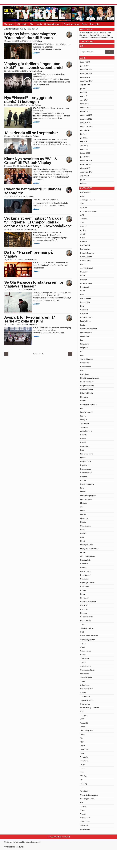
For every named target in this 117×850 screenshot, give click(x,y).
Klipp (82, 450)
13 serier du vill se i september (31, 133)
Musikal (83, 514)
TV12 (82, 768)
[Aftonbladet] (11, 2)
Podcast (83, 568)
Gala (82, 355)
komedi (83, 458)
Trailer (82, 746)
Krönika (83, 480)
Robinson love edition (88, 602)
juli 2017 (83, 89)
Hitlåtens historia (86, 393)
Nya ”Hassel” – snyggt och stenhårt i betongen (28, 99)
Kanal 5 (83, 439)
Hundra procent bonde (88, 404)
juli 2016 (83, 134)
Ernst (82, 306)
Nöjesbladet (22, 24)
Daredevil (83, 272)
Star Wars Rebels (86, 689)
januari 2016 (84, 157)
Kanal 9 (83, 442)
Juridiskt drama (86, 431)
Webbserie (84, 825)
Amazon (83, 207)
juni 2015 (83, 183)
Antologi (83, 226)
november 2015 (86, 164)
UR (81, 803)
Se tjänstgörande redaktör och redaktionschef (22, 842)
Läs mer (36, 53)
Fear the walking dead (88, 329)
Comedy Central (86, 268)
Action (82, 196)
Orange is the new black (89, 548)
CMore (82, 264)
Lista (82, 488)
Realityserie (84, 586)
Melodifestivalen (86, 499)
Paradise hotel (85, 560)
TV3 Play (83, 776)
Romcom (83, 613)
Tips (81, 738)
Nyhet (82, 541)
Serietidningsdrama (87, 640)
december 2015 (86, 161)
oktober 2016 (85, 123)
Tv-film (82, 753)
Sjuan (82, 647)
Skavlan (83, 655)
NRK (82, 537)
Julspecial (84, 427)
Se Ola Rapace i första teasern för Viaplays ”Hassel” (33, 284)
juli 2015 (83, 180)
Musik (39, 24)
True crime (84, 749)
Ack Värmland (85, 192)
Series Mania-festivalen (89, 636)
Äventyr (83, 234)
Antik (82, 222)
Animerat (83, 219)
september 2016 (86, 126)
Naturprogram (85, 526)
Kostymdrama (85, 461)
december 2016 (86, 115)
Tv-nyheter (84, 761)
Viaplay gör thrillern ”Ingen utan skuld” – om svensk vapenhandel (33, 66)
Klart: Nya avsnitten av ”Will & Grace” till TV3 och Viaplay (30, 161)
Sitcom (83, 643)
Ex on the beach (86, 317)
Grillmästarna (85, 363)
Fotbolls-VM (84, 336)
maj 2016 (83, 142)
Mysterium (84, 518)
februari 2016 (85, 153)
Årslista (83, 230)
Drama (82, 295)
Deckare (83, 279)
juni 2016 (83, 138)
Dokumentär (85, 287)
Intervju (83, 416)
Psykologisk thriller (87, 583)
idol (81, 408)
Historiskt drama (86, 389)
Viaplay (83, 814)
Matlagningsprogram (88, 496)
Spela (84, 24)
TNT (82, 742)
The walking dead (86, 730)
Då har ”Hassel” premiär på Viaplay (28, 254)
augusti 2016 (85, 130)
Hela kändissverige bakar (89, 378)
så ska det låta (85, 621)
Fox (81, 340)
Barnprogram (85, 249)
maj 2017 (83, 96)
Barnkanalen (85, 245)
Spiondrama (84, 685)
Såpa (82, 624)
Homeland (84, 397)
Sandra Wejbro (28, 196)
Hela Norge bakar (86, 382)
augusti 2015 (85, 176)
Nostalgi (83, 533)
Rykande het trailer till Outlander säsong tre (32, 191)
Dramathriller (85, 302)
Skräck (83, 662)
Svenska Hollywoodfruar (89, 708)
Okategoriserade (86, 545)
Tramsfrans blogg (72, 24)
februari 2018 (85, 62)
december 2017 (86, 70)
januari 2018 (84, 66)
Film (32, 24)
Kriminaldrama (85, 469)
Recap (82, 594)
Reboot (83, 590)
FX (81, 351)
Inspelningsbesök (86, 412)
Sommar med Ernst (87, 670)
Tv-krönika (84, 757)
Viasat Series (85, 818)
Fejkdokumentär (86, 332)
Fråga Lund (84, 344)
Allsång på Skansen (87, 200)
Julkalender (84, 423)
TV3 (81, 772)
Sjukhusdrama (85, 651)
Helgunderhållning (87, 386)
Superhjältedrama (86, 700)
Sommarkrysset (86, 677)
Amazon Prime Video (88, 211)
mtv (81, 507)
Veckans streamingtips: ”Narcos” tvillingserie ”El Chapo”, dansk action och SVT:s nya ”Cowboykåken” (38, 222)
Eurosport (84, 310)
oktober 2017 (85, 77)
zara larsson (85, 829)
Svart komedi (85, 704)
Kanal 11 (83, 435)
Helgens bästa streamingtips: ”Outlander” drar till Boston (30, 36)
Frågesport (84, 348)
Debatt (82, 276)
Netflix (82, 530)
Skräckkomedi (85, 666)
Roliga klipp (84, 605)
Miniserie (83, 503)
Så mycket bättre (86, 617)
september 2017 (86, 81)
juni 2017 (83, 92)
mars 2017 (84, 104)
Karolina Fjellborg (35, 41)
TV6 (81, 787)
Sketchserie (84, 658)
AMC (82, 215)
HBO (82, 370)
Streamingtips (85, 696)
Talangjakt (84, 723)
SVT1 (82, 719)
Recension (84, 598)
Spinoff (82, 681)
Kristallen (83, 476)
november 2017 (86, 73)
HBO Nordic (84, 374)
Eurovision (84, 314)
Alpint (82, 204)
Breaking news (85, 260)
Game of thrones (86, 359)
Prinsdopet (84, 579)
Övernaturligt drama (87, 556)
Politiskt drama (85, 571)
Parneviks (84, 564)
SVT (82, 712)
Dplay (82, 291)
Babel (82, 238)
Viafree (83, 810)
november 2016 (86, 119)
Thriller (82, 734)
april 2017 (84, 100)
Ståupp (83, 693)
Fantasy (83, 325)
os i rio (82, 552)
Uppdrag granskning (87, 799)
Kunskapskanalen (87, 484)
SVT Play (83, 715)
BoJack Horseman (87, 253)
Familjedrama (85, 321)
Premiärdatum (85, 575)
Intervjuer (83, 420)
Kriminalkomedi (86, 473)
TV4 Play (83, 784)
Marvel (82, 492)
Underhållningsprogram (89, 795)
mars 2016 (84, 149)
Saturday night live (87, 628)
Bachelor (83, 241)
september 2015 (86, 172)
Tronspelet (94, 24)
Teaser (82, 727)
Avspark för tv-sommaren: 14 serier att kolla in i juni (30, 319)
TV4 (81, 780)
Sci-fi (82, 632)
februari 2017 (85, 107)
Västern (83, 806)
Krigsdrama (84, 465)
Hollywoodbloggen (52, 24)
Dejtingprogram (86, 283)
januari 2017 (84, 111)
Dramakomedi (85, 298)
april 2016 (84, 145)
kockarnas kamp (86, 454)
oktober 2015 (85, 168)
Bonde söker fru (86, 257)
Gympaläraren (85, 367)
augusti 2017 (85, 85)
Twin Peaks (84, 791)
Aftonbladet (9, 24)
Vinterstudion (85, 821)
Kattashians (84, 446)
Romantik (84, 609)
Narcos (83, 522)
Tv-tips (82, 765)
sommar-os (84, 674)
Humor (82, 401)
